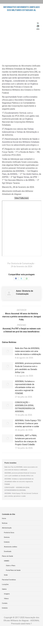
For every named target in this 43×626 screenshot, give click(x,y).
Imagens (7, 594)
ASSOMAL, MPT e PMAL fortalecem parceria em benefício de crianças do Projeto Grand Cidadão (26, 440)
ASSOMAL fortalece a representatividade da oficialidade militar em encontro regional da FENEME (25, 387)
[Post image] (7, 351)
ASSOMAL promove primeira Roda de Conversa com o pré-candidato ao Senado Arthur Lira (27, 367)
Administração (7, 528)
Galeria (4, 589)
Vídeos (6, 598)
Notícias (4, 523)
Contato (4, 603)
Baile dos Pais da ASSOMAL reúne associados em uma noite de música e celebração (28, 351)
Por (20, 263)
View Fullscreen (21, 198)
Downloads (7, 551)
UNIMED (6, 561)
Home (4, 518)
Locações (5, 584)
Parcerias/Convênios (9, 580)
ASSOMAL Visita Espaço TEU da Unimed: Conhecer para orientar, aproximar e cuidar (28, 423)
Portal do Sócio (9, 532)
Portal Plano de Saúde (13, 570)
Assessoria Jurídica (10, 547)
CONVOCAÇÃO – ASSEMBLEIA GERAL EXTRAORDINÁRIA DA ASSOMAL (25, 407)
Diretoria (7, 537)
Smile (6, 575)
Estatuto (7, 542)
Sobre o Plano (10, 565)
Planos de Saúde (7, 556)
